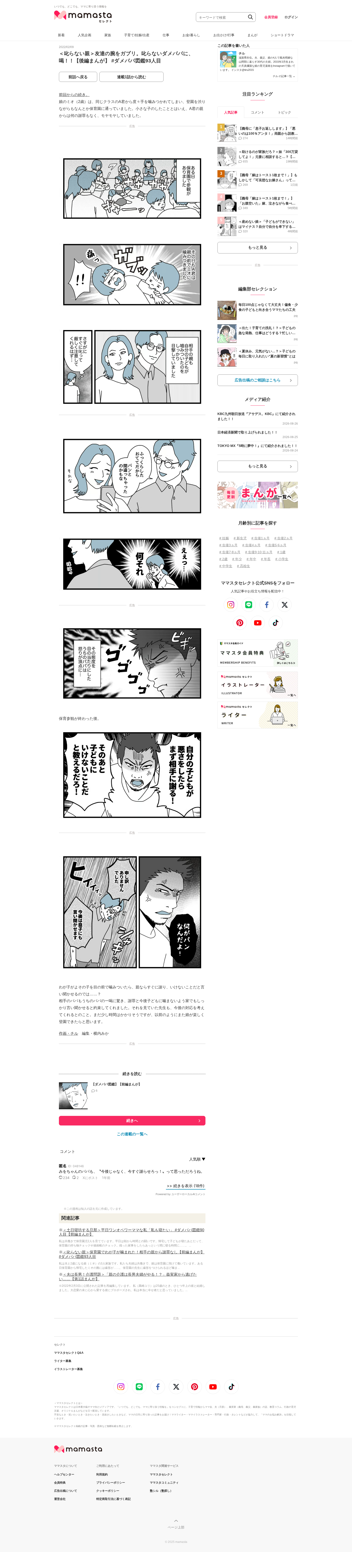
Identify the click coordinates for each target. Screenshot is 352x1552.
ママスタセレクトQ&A (69, 1352)
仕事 (166, 35)
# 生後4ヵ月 (251, 545)
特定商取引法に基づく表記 (113, 1499)
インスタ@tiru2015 (242, 69)
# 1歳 (281, 552)
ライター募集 (62, 1361)
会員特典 (60, 1482)
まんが (252, 35)
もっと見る (257, 247)
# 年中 (251, 559)
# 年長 (266, 559)
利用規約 (102, 1474)
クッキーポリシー (107, 1490)
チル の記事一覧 (284, 76)
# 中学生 (225, 566)
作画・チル (68, 1033)
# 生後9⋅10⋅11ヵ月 (259, 552)
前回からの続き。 (74, 95)
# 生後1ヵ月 (260, 538)
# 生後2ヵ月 (283, 538)
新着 (61, 35)
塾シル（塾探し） (161, 1490)
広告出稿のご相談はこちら (258, 380)
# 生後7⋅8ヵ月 (229, 552)
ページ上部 (176, 1527)
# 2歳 (223, 559)
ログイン (291, 17)
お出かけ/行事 (223, 35)
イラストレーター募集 (68, 1369)
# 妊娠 (224, 538)
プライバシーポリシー (110, 1482)
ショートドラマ (282, 35)
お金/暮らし (191, 35)
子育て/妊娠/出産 (136, 35)
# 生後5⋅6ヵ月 (275, 545)
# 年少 (237, 559)
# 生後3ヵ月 (228, 545)
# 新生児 (240, 538)
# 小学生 (281, 559)
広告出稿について (65, 1490)
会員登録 (271, 17)
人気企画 (84, 35)
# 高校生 (243, 566)
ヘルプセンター (64, 1474)
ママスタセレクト (161, 1474)
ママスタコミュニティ (164, 1482)
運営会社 (60, 1499)
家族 (107, 35)
